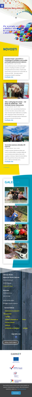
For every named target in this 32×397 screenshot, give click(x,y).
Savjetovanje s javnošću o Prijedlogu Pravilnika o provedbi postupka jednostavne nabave (16, 60)
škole (24, 320)
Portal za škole (9, 322)
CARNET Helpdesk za (12, 320)
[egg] (16, 239)
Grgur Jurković (9, 63)
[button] (2, 6)
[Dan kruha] (16, 258)
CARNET (7, 317)
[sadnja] (16, 221)
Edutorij (7, 325)
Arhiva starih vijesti (11, 342)
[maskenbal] (16, 202)
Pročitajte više (9, 77)
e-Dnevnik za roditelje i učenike (16, 328)
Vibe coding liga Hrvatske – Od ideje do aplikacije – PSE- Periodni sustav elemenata (15, 103)
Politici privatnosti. (21, 389)
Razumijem (16, 393)
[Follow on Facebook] (16, 337)
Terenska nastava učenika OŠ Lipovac (15, 146)
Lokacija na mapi (8, 286)
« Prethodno (6, 167)
